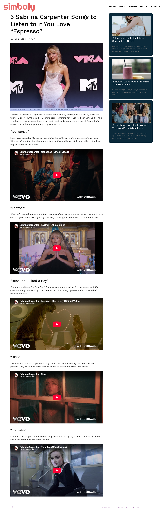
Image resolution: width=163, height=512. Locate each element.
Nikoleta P (20, 38)
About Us (106, 508)
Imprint (136, 508)
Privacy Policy (122, 508)
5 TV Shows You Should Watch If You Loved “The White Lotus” (130, 127)
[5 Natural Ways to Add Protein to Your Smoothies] (131, 69)
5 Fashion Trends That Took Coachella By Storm (128, 40)
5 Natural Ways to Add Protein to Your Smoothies (131, 83)
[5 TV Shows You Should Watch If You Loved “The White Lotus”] (131, 112)
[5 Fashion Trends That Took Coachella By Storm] (131, 25)
